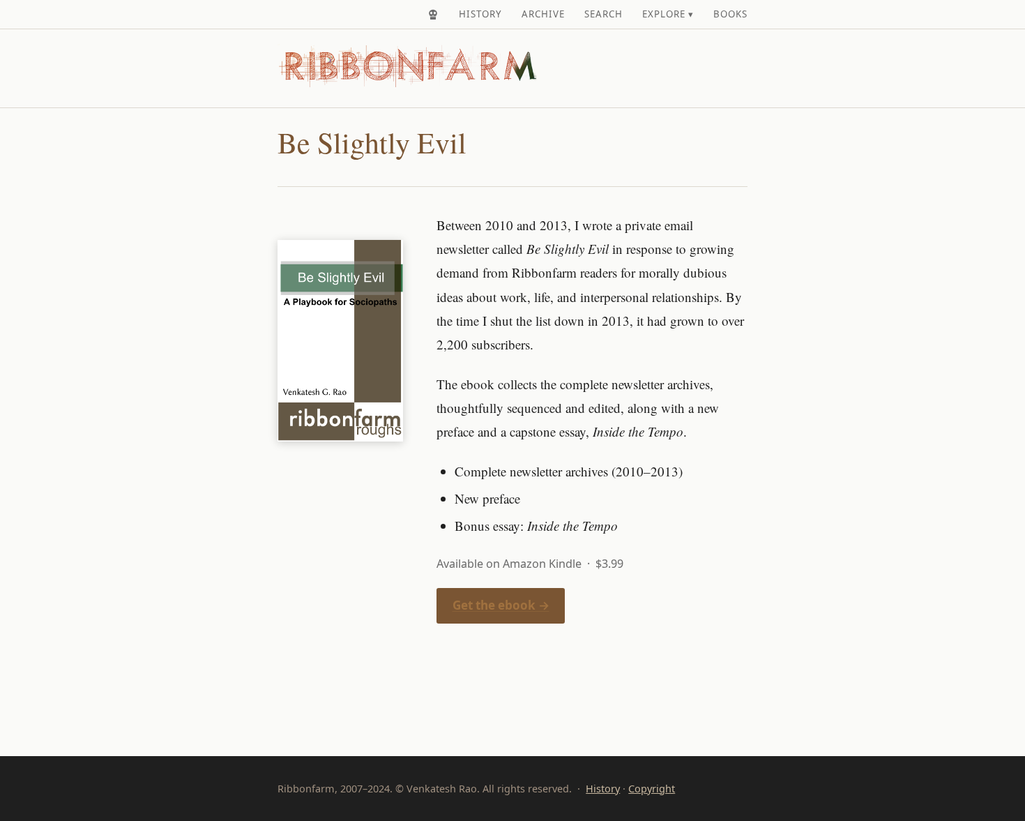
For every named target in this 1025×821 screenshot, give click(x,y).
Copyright (651, 788)
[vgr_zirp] (433, 15)
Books (730, 14)
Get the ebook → (501, 605)
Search (603, 14)
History (480, 14)
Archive (543, 14)
